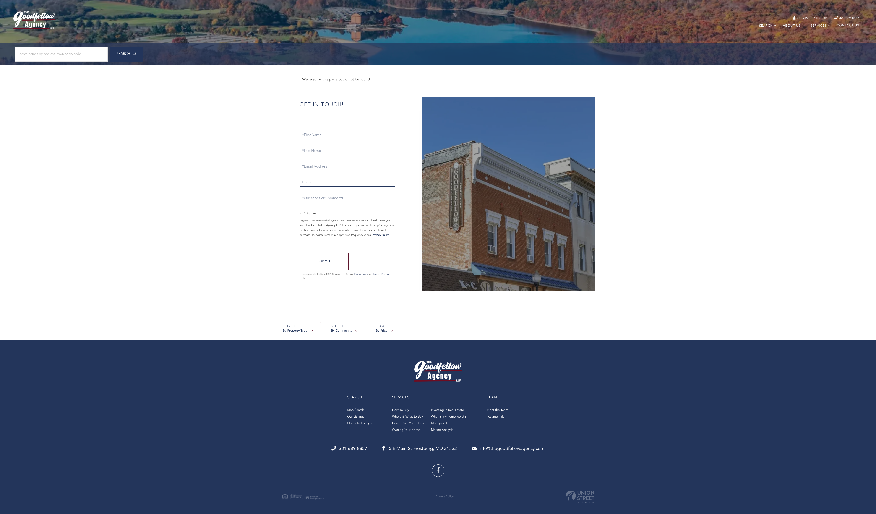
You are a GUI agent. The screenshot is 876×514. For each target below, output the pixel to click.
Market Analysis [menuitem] (442, 430)
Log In (802, 18)
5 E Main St (422, 449)
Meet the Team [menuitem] (497, 410)
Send (324, 261)
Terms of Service (381, 274)
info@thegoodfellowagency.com (512, 449)
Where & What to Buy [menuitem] (407, 416)
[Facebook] (438, 470)
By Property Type (295, 330)
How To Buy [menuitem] (400, 410)
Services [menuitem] (819, 26)
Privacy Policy (380, 235)
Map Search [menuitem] (355, 410)
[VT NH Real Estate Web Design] (580, 497)
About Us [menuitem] (791, 26)
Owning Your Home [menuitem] (406, 430)
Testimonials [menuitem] (495, 416)
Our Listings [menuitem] (355, 416)
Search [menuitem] (766, 26)
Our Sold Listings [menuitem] (359, 423)
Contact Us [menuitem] (848, 25)
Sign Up (820, 18)
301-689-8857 (848, 18)
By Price (381, 330)
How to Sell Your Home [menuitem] (408, 423)
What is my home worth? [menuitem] (448, 416)
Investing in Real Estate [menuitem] (447, 410)
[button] (126, 54)
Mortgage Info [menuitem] (441, 423)
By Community (341, 330)
